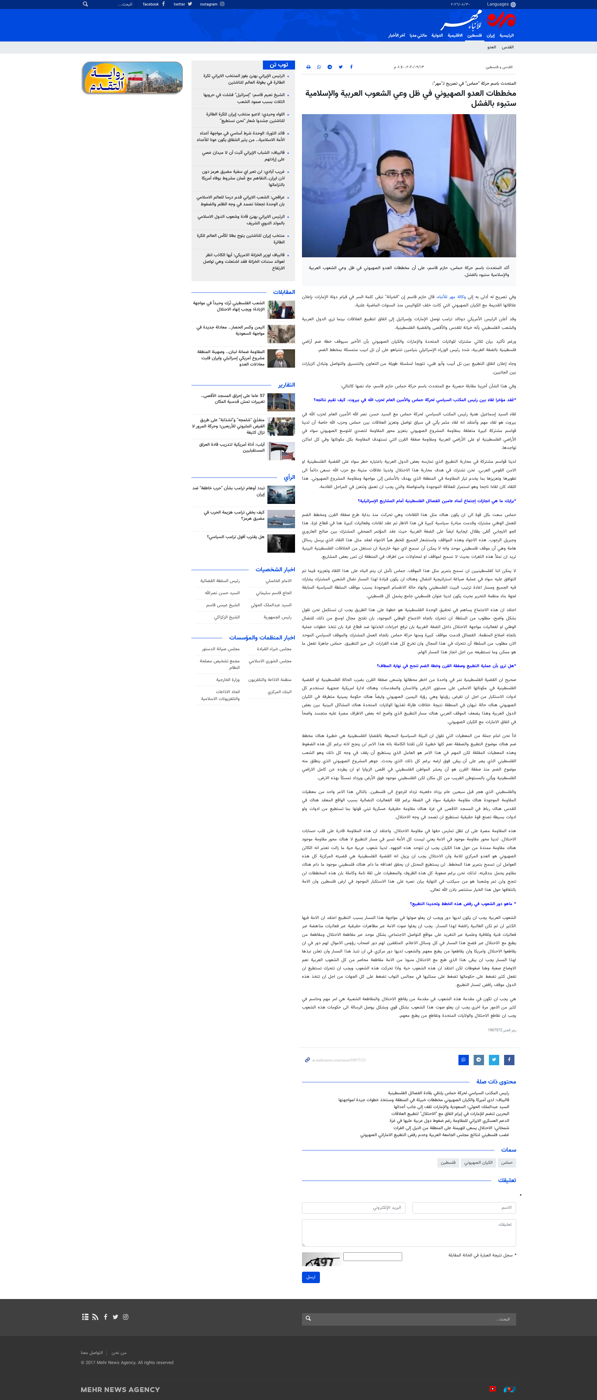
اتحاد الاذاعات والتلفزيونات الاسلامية (220, 695)
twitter (180, 5)
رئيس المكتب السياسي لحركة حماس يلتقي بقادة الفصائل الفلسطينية (448, 1093)
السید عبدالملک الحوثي (271, 605)
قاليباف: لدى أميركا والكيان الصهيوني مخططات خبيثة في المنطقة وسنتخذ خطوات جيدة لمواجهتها (424, 1100)
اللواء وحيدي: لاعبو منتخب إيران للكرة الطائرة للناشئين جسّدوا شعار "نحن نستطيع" (245, 118)
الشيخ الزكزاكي (227, 617)
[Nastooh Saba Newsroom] (506, 1389)
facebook (151, 5)
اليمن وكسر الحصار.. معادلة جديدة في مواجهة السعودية (231, 330)
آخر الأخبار (396, 35)
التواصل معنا (92, 1353)
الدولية (437, 35)
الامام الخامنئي (279, 581)
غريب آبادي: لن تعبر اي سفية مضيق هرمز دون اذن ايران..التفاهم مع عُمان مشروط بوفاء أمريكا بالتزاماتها (243, 178)
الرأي (289, 477)
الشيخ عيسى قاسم (223, 605)
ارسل (310, 1277)
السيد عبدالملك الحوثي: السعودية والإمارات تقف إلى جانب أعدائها (451, 1107)
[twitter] (115, 1318)
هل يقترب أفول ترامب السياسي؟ (236, 537)
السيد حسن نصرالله (222, 593)
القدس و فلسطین (499, 67)
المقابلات (284, 292)
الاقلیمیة (455, 35)
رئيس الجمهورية (278, 617)
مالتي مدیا (418, 35)
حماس (507, 1162)
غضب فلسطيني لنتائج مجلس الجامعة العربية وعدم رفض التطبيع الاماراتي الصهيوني (434, 1135)
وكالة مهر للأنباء (452, 297)
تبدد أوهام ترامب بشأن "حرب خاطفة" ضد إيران (228, 491)
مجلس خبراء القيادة (274, 649)
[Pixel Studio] (489, 1389)
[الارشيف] (85, 1318)
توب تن (279, 65)
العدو (491, 47)
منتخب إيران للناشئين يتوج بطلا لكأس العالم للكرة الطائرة (241, 239)
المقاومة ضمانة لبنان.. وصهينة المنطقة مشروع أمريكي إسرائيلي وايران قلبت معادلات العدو (231, 358)
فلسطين (448, 1162)
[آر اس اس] (95, 1318)
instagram (209, 5)
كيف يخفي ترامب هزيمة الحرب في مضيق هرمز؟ (234, 515)
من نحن (119, 1353)
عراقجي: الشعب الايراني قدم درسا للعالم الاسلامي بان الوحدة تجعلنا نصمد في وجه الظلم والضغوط (241, 201)
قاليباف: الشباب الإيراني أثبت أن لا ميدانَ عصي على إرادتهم (243, 156)
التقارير (286, 385)
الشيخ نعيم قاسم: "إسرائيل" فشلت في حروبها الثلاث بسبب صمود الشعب (244, 98)
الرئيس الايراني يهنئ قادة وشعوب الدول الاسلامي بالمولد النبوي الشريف (241, 220)
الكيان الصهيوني (478, 1162)
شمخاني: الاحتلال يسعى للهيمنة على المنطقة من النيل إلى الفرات (451, 1128)
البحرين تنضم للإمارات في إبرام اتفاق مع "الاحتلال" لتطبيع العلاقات (450, 1114)
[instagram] (125, 1318)
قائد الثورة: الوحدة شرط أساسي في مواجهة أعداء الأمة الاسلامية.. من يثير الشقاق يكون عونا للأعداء (241, 137)
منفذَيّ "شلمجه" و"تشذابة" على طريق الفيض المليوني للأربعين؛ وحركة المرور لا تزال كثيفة (228, 426)
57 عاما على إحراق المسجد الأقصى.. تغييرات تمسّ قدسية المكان (233, 399)
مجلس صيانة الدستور (221, 649)
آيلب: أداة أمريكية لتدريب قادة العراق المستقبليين (232, 447)
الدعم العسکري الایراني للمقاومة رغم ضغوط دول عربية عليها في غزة (449, 1120)
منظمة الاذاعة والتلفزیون (270, 679)
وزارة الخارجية (228, 679)
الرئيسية (507, 35)
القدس (508, 47)
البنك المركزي (280, 692)
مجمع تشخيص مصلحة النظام (220, 664)
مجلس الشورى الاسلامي (270, 661)
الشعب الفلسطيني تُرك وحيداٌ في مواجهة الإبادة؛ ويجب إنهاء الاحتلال (229, 306)
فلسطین (474, 35)
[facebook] (105, 1318)
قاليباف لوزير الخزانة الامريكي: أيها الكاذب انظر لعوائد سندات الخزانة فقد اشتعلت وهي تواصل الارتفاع (244, 262)
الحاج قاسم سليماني (274, 593)
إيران (491, 35)
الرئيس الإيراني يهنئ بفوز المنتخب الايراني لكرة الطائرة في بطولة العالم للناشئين (244, 79)
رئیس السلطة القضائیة (220, 581)
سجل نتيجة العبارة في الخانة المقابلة (482, 1255)
